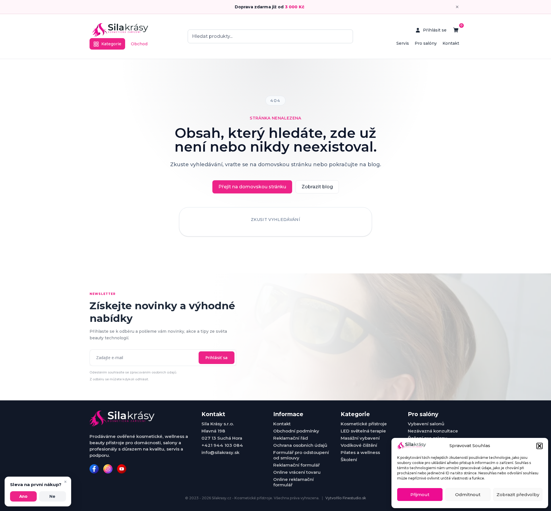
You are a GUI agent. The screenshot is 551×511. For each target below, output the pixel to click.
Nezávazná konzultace (433, 431)
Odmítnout (467, 494)
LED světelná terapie (363, 431)
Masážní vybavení (360, 438)
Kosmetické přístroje (364, 423)
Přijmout (419, 494)
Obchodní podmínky (296, 431)
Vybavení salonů (426, 423)
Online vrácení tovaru (297, 472)
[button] (539, 446)
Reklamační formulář (296, 465)
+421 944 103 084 (222, 445)
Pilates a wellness (360, 452)
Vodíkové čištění (359, 445)
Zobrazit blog (317, 186)
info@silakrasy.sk (220, 452)
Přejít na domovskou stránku (252, 186)
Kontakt (451, 43)
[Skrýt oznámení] (457, 7)
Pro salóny (426, 43)
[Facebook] (94, 468)
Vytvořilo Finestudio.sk (345, 498)
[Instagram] (107, 468)
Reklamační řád (290, 438)
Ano (23, 496)
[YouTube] (121, 468)
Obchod (139, 43)
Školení (349, 459)
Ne (52, 496)
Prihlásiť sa (216, 357)
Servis (402, 43)
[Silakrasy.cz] (120, 30)
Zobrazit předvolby (517, 494)
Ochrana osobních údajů (300, 445)
